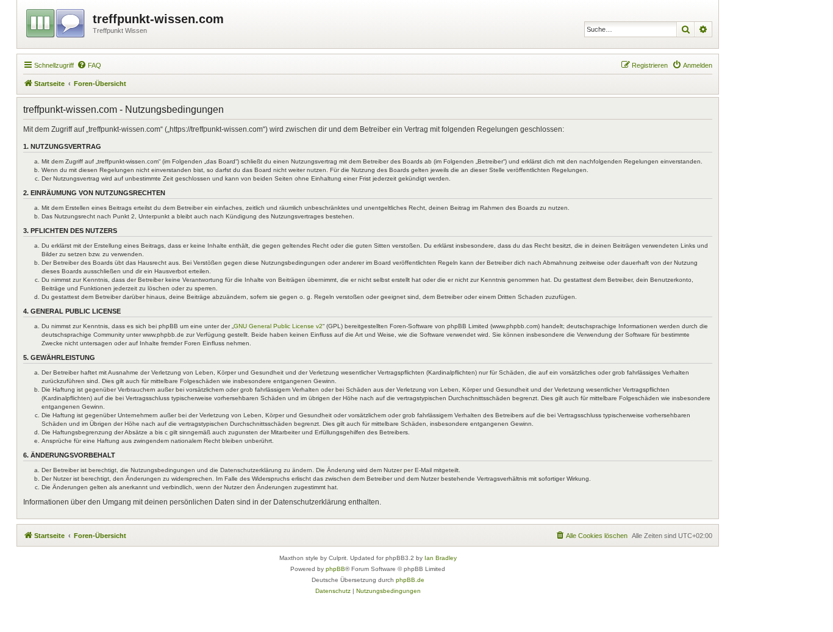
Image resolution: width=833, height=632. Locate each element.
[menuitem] (89, 65)
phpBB (335, 569)
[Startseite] (56, 21)
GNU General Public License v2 (278, 326)
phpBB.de (410, 579)
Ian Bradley (440, 558)
